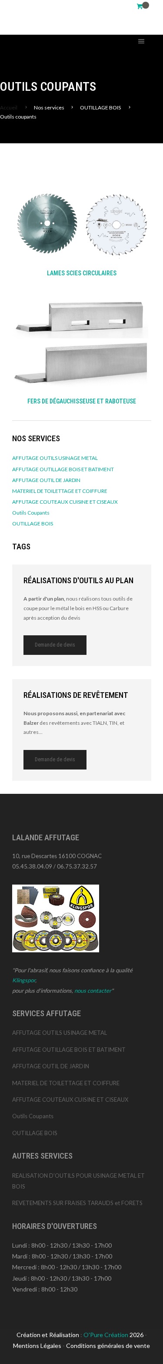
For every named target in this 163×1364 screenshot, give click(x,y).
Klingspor (23, 980)
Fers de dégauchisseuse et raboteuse (81, 401)
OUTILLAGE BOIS (32, 523)
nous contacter (92, 990)
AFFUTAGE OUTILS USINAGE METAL (55, 458)
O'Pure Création (106, 1334)
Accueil (8, 107)
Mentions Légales (37, 1345)
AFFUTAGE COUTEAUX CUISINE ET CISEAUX (65, 502)
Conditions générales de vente (108, 1345)
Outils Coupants (31, 512)
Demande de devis (55, 645)
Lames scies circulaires (81, 273)
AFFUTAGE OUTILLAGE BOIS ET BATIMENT (63, 469)
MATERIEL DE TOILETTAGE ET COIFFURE (59, 491)
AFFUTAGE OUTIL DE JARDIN (46, 480)
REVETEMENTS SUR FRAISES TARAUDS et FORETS (77, 1202)
